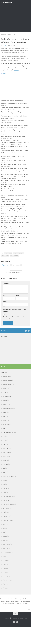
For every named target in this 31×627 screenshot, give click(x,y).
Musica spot (6, 500)
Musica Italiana (7, 496)
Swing (4, 572)
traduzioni (16, 255)
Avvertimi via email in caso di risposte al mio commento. (14, 310)
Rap (4, 532)
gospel (4, 444)
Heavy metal (6, 452)
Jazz (4, 468)
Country (5, 412)
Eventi (4, 428)
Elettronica (6, 424)
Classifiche (5, 404)
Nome (5, 295)
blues (4, 392)
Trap (4, 584)
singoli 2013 (21, 253)
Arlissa (14, 253)
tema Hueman (23, 618)
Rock (4, 540)
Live (4, 484)
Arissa (10, 253)
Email (18, 295)
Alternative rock (7, 384)
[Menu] (29, 2)
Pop (14, 34)
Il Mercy (4, 45)
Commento (6, 283)
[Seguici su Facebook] (26, 331)
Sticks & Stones (5, 255)
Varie (4, 588)
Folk (4, 436)
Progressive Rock (7, 520)
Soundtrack (6, 568)
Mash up (5, 488)
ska (4, 556)
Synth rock (5, 576)
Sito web (5, 301)
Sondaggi (5, 560)
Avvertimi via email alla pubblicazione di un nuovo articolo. (14, 318)
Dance (4, 420)
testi (11, 255)
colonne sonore (7, 408)
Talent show (6, 580)
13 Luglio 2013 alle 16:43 (16, 270)
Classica (5, 400)
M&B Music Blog (6, 2)
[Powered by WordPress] (10, 618)
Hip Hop (5, 456)
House (4, 460)
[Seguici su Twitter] (29, 331)
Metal (4, 492)
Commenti (7, 265)
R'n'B (4, 528)
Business (16, 70)
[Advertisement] (15, 16)
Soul (4, 564)
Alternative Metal (7, 380)
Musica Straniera (6, 34)
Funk (4, 440)
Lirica (4, 480)
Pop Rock (5, 516)
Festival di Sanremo (8, 432)
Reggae (5, 536)
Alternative (6, 376)
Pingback (18, 265)
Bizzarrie (5, 388)
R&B (4, 524)
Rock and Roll (6, 544)
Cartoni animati (7, 396)
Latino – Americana (8, 476)
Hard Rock (5, 448)
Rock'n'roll (5, 548)
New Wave (6, 508)
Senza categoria (7, 552)
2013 (6, 253)
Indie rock (5, 464)
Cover (4, 416)
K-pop (4, 472)
